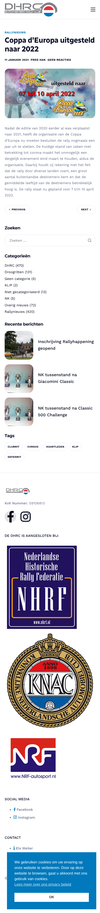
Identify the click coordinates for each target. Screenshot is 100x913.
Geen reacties (59, 59)
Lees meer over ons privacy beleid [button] (42, 885)
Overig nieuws (16, 305)
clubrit (14, 446)
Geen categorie (17, 279)
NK (7, 298)
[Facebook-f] (10, 516)
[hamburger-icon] (93, 9)
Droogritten (14, 272)
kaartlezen (55, 446)
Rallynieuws (15, 32)
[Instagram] (25, 516)
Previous (18, 209)
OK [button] (51, 897)
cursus (33, 446)
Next (84, 209)
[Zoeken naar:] (50, 241)
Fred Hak (38, 59)
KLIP (8, 285)
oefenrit (14, 456)
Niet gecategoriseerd (22, 292)
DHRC (9, 265)
